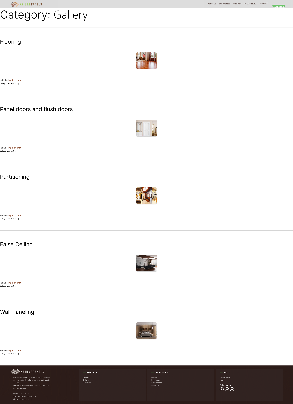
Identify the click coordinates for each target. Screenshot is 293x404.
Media (222, 380)
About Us (212, 4)
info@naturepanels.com (27, 396)
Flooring (10, 41)
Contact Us (155, 385)
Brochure (278, 6)
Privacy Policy (225, 377)
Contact (264, 3)
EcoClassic (87, 383)
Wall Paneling (17, 311)
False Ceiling (16, 244)
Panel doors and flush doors (36, 109)
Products (237, 4)
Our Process (224, 4)
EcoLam (86, 380)
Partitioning (15, 176)
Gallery (16, 83)
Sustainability (250, 4)
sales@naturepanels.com (22, 399)
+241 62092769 (24, 394)
